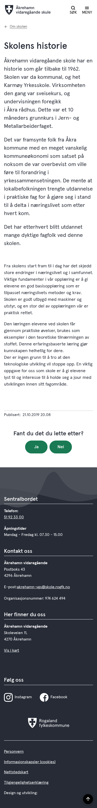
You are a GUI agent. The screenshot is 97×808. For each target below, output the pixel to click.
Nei (60, 447)
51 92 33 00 (14, 517)
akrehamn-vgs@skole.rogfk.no (43, 587)
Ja (36, 447)
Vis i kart (11, 650)
